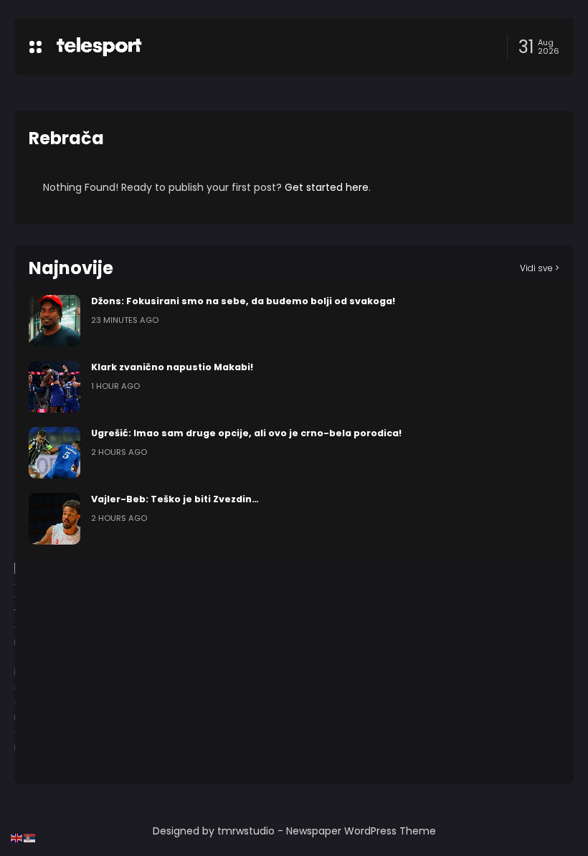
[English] (17, 837)
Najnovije (71, 268)
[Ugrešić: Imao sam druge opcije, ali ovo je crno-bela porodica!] (54, 453)
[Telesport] (99, 46)
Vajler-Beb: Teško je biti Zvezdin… (175, 499)
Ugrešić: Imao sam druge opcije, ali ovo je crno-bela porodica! (246, 433)
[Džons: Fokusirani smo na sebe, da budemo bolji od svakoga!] (54, 321)
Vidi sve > (539, 268)
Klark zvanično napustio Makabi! (172, 367)
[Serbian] (30, 837)
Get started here (327, 187)
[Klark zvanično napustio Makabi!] (54, 387)
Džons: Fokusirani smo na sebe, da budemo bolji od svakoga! (243, 301)
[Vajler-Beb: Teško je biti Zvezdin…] (54, 519)
